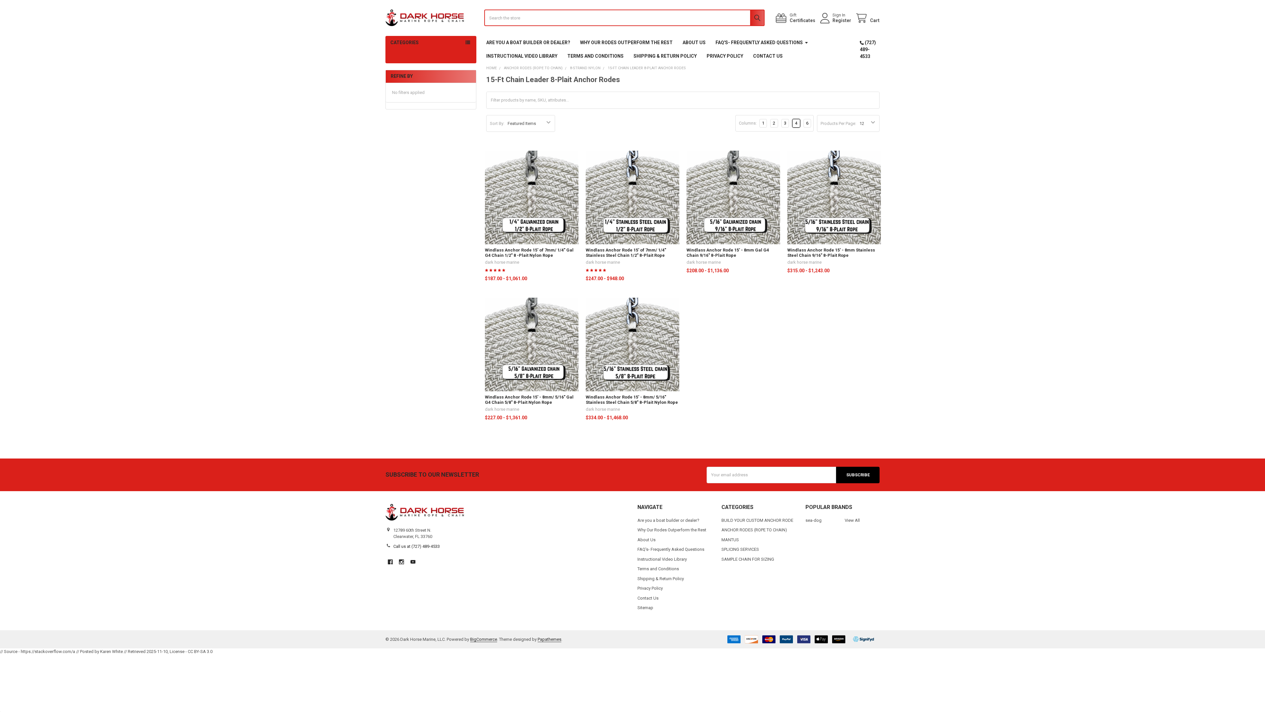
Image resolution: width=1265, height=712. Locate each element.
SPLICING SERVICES (740, 549)
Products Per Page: (838, 123)
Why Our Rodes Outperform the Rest (626, 42)
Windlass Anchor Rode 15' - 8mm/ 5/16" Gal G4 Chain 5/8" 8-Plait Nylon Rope (529, 400)
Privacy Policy (725, 56)
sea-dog (813, 520)
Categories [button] (404, 42)
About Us (694, 42)
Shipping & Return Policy (665, 56)
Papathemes (549, 639)
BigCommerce (483, 639)
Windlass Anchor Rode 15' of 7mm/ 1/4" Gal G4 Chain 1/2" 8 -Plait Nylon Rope (529, 253)
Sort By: (497, 123)
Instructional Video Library (521, 56)
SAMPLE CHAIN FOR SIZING (747, 559)
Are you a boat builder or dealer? (528, 42)
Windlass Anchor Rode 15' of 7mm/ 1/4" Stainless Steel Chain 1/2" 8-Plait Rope (626, 253)
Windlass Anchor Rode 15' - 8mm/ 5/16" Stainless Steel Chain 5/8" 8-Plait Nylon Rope (632, 400)
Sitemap (645, 607)
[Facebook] (390, 562)
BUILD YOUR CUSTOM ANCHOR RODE (757, 520)
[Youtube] (413, 562)
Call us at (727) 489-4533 (416, 546)
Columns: (748, 123)
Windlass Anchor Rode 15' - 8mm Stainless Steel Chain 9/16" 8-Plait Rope (831, 253)
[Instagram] (401, 562)
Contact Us (768, 56)
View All (852, 520)
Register (841, 20)
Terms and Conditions (595, 56)
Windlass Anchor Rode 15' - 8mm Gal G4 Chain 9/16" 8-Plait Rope (728, 253)
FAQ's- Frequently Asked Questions (759, 42)
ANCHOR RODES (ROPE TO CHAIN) (754, 529)
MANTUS (730, 539)
